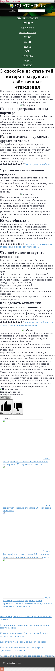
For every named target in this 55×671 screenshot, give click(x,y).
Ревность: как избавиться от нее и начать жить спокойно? (26, 323)
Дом (27, 51)
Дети (27, 41)
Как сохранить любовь (37, 164)
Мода (27, 46)
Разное (27, 65)
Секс (27, 37)
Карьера (27, 56)
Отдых (27, 60)
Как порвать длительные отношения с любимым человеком (26, 245)
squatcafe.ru (29, 6)
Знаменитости (27, 18)
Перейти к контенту (11, 1)
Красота (27, 23)
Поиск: (13, 10)
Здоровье (27, 27)
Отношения (27, 32)
